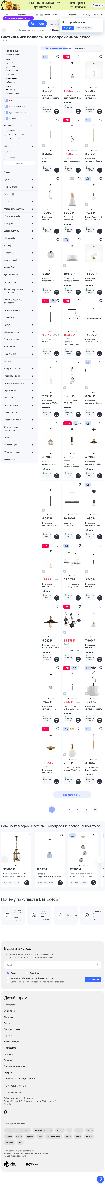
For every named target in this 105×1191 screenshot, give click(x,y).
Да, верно (68, 28)
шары (7, 59)
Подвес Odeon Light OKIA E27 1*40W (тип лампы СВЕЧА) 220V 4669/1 (72, 768)
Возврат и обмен (12, 1029)
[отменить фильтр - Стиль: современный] (43, 48)
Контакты (8, 1053)
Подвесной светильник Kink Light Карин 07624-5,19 (93, 340)
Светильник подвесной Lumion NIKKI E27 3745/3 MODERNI (71, 279)
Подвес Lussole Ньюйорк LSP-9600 (50, 646)
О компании (9, 1010)
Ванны (78, 1136)
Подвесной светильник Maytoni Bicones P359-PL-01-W (92, 646)
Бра (69, 1130)
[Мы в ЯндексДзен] (21, 1112)
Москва (72, 14)
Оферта (8, 1072)
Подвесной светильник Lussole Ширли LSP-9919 (72, 648)
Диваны (79, 1130)
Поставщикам (10, 1047)
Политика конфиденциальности (19, 1078)
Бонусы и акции (11, 1041)
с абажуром (10, 82)
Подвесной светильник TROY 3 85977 (50, 401)
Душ (20, 1142)
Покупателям (10, 1004)
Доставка (8, 1017)
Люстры (59, 1130)
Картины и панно (54, 1136)
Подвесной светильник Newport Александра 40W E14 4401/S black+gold (49, 875)
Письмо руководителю (15, 1066)
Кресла (90, 1130)
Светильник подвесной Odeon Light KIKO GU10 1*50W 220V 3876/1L (72, 465)
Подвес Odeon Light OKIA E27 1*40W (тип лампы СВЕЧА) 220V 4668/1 (93, 218)
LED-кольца (10, 89)
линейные (9, 74)
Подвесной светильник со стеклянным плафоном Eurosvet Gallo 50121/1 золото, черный (50, 707)
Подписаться (93, 979)
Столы (19, 1136)
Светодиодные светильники (17, 1130)
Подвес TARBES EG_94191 (70, 401)
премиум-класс (12, 93)
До (7, 157)
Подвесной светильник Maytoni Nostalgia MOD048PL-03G (92, 279)
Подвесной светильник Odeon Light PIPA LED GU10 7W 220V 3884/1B (50, 96)
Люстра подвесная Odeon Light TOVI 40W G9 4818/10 (72, 585)
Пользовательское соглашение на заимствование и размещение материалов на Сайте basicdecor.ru (26, 1153)
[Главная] (14, 24)
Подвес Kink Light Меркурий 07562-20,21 (49, 279)
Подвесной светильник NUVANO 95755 (48, 771)
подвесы (9, 63)
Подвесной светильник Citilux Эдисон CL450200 (93, 524)
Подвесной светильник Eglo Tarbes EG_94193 (49, 585)
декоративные (11, 78)
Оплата (7, 1023)
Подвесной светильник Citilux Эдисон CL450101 (93, 462)
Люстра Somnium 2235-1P (49, 340)
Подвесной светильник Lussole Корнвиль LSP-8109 (50, 524)
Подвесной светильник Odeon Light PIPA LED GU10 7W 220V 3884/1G (93, 159)
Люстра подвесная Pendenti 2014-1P (93, 768)
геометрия (10, 86)
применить (19, 163)
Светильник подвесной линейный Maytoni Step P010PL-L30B (71, 524)
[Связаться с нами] (100, 1179)
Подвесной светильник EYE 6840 (92, 585)
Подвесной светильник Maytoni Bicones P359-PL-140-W (70, 218)
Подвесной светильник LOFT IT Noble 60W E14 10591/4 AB (16, 875)
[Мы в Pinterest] (11, 1112)
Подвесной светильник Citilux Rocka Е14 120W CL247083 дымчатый (82, 875)
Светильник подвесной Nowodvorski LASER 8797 (50, 159)
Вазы (40, 1136)
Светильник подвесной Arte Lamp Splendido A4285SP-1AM (48, 462)
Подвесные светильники (13, 52)
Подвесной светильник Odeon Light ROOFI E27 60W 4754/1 (93, 707)
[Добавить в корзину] (56, 111)
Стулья (9, 1136)
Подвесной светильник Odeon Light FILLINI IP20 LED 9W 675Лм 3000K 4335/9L (93, 401)
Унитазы (88, 1136)
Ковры (68, 1136)
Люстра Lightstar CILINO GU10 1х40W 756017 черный (72, 707)
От (7, 152)
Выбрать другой (84, 28)
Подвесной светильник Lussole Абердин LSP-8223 (72, 159)
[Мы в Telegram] (26, 1112)
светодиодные (11, 70)
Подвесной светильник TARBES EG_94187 (72, 96)
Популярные (79, 48)
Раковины (10, 1142)
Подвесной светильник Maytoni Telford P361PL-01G (91, 96)
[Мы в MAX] (5, 1112)
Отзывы (8, 1060)
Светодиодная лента (43, 1130)
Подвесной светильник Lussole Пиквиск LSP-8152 (72, 343)
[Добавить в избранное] (58, 56)
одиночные (10, 66)
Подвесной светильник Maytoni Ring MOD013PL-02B (48, 218)
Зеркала (29, 1136)
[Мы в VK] (16, 1112)
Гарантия (8, 1035)
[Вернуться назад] (3, 30)
